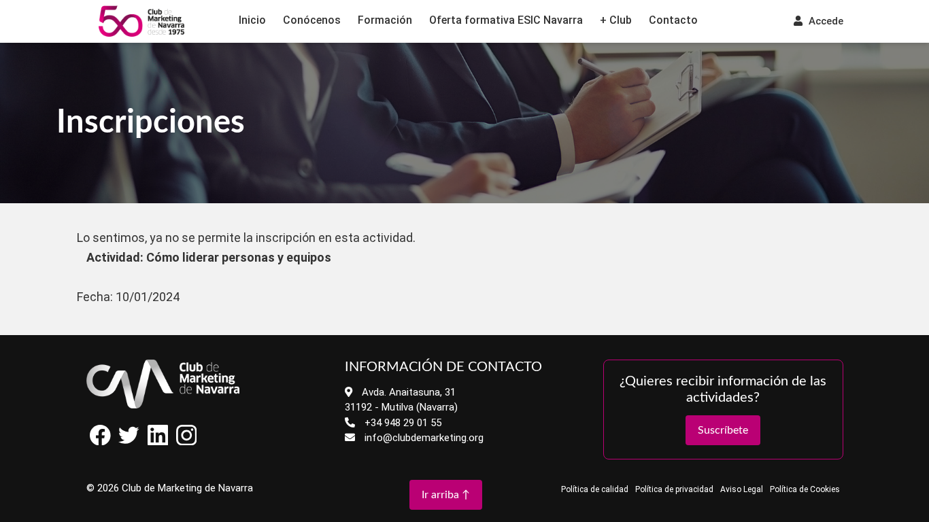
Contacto (673, 20)
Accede (824, 21)
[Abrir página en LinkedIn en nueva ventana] (157, 442)
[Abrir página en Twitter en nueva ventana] (129, 442)
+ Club (616, 20)
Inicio (252, 20)
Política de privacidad (674, 489)
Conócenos (312, 20)
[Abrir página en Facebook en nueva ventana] (100, 442)
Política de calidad (594, 489)
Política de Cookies (805, 489)
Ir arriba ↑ (446, 494)
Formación (385, 20)
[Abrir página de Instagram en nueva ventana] (186, 442)
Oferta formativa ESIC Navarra (506, 20)
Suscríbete (723, 430)
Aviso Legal (741, 489)
